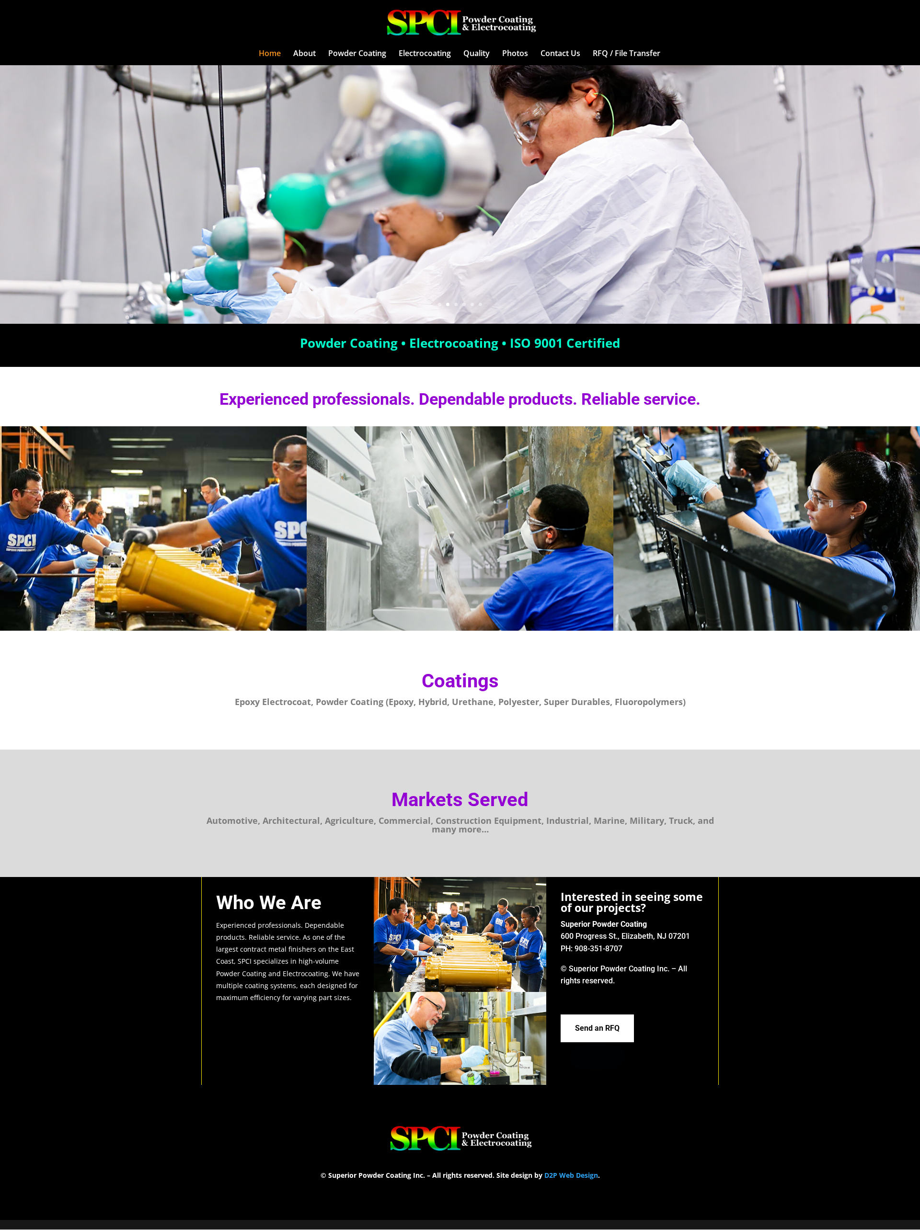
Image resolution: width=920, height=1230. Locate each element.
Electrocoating (425, 54)
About (304, 54)
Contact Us (560, 54)
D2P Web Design (571, 1175)
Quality (476, 54)
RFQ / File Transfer (626, 54)
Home (270, 54)
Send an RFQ (597, 1028)
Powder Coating (357, 54)
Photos (515, 54)
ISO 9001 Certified (565, 343)
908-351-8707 (598, 948)
